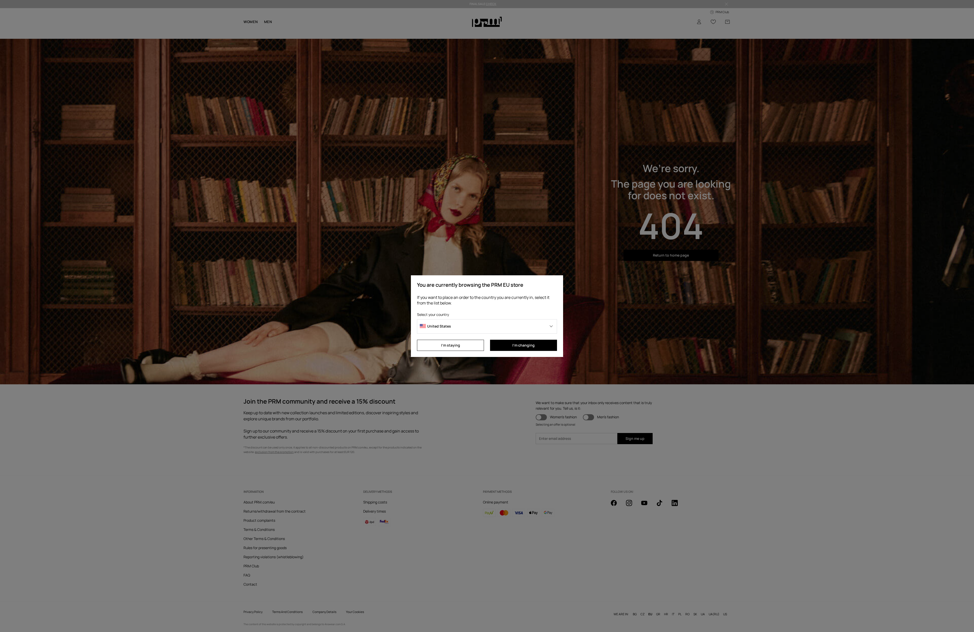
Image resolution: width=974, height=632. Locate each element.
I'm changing (523, 345)
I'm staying (450, 345)
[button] (487, 326)
